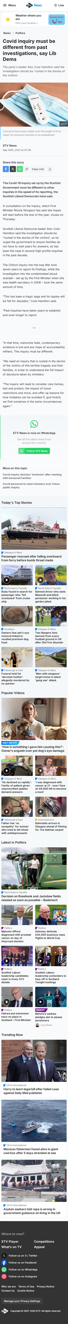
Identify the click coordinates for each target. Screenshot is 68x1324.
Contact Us (8, 1290)
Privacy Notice (45, 1286)
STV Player (9, 1241)
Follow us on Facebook (23, 1262)
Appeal (39, 1247)
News (7, 33)
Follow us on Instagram (23, 1276)
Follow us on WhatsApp (23, 1269)
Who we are (8, 1286)
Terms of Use (26, 1286)
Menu (12, 5)
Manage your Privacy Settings (22, 1301)
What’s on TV (11, 1247)
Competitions (44, 1241)
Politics (20, 33)
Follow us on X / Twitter (23, 1255)
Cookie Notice (25, 1290)
